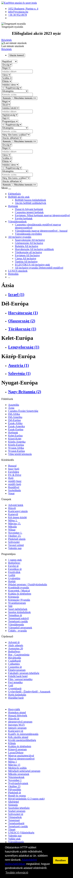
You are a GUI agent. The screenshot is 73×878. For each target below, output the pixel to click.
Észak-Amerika (16, 426)
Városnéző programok (20, 627)
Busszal (12, 465)
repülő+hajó (14, 484)
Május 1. (12, 520)
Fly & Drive (14, 474)
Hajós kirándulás (17, 694)
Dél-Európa (14, 420)
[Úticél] (6, 104)
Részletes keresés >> (25, 98)
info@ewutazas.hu (18, 11)
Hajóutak (13, 206)
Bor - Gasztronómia (18, 654)
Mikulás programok (18, 774)
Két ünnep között (17, 517)
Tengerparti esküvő (18, 618)
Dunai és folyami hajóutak (29, 209)
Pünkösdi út (14, 792)
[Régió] (6, 67)
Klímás (12, 743)
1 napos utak (15, 559)
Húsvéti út (13, 718)
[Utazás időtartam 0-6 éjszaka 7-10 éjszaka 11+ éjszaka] (11, 137)
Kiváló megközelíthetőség (22, 740)
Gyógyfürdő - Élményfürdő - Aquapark (29, 691)
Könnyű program (17, 749)
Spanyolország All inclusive (30, 240)
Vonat (11, 493)
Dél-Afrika (14, 414)
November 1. (15, 532)
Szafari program (16, 811)
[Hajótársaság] (9, 114)
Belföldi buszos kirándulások (30, 199)
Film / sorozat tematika (20, 679)
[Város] (6, 74)
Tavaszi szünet (16, 545)
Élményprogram (16, 670)
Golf (10, 685)
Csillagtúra (14, 663)
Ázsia (11, 407)
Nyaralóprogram (17, 602)
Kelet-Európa (15, 435)
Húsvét (12, 508)
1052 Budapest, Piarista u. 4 (23, 8)
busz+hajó (13, 468)
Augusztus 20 (15, 648)
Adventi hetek (15, 505)
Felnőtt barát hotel (18, 676)
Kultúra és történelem (19, 593)
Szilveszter (14, 542)
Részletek (6, 40)
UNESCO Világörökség (21, 832)
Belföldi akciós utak (19, 196)
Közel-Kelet (14, 438)
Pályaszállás (14, 789)
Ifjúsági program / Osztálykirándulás (27, 584)
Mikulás (12, 526)
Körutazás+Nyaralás (19, 599)
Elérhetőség (14, 193)
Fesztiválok (14, 572)
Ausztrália (13, 404)
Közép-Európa (16, 444)
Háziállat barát (16, 697)
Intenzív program (17, 727)
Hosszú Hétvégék (17, 715)
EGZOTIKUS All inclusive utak (32, 264)
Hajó (10, 478)
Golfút (11, 575)
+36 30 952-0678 (17, 14)
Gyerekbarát (14, 688)
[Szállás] (6, 77)
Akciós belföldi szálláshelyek (30, 203)
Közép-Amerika (16, 441)
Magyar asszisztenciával (21, 755)
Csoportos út (15, 666)
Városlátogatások (17, 221)
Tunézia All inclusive (26, 261)
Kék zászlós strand (18, 737)
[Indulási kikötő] (10, 107)
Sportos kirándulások (19, 612)
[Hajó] (5, 118)
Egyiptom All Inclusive (27, 255)
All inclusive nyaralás (19, 236)
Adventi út (14, 642)
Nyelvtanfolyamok (18, 783)
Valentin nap (15, 548)
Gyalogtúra (14, 578)
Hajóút (11, 581)
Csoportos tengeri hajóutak (29, 212)
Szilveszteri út (15, 814)
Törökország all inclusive (28, 252)
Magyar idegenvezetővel (21, 758)
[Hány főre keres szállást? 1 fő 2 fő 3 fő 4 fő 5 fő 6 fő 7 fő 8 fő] (15, 134)
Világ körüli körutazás (20, 454)
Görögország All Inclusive (29, 243)
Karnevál (13, 514)
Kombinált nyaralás (18, 587)
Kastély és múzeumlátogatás (23, 734)
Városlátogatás (16, 624)
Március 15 (14, 764)
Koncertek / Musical (19, 590)
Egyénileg (13, 471)
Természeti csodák (18, 621)
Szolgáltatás (14, 490)
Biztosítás (13, 273)
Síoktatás (13, 804)
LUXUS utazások (18, 270)
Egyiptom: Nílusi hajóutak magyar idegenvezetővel (42, 215)
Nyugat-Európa (16, 451)
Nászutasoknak (16, 777)
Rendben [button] (60, 860)
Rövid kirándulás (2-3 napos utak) (26, 798)
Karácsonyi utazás (18, 511)
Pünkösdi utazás (16, 538)
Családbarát (14, 660)
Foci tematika (15, 682)
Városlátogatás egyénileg (28, 233)
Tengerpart (14, 820)
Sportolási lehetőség (19, 807)
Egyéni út (13, 566)
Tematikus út (15, 615)
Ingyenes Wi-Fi (16, 724)
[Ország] (6, 64)
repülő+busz (14, 481)
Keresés (7, 98)
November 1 (15, 780)
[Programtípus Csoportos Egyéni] (9, 121)
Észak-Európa (15, 429)
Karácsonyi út (15, 730)
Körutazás (13, 596)
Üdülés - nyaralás (17, 630)
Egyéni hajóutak (23, 218)
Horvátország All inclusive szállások (34, 249)
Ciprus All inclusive (25, 258)
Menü (4, 188)
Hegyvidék (14, 709)
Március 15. (14, 523)
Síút (10, 606)
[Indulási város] (10, 84)
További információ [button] (16, 872)
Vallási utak (14, 838)
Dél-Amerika (15, 417)
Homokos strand (17, 712)
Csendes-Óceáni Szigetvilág (23, 410)
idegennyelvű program (20, 721)
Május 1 (12, 761)
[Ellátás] (6, 81)
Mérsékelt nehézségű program (24, 771)
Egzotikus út (15, 569)
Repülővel (13, 487)
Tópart (11, 829)
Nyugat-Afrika (16, 447)
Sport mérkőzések (17, 609)
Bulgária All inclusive (26, 246)
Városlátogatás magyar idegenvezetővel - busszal (41, 230)
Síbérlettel (13, 801)
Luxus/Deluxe (15, 752)
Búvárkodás (14, 657)
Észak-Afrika (15, 423)
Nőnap (11, 529)
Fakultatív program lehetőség (23, 673)
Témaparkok (15, 817)
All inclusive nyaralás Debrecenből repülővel (39, 267)
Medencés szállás (17, 767)
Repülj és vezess (17, 795)
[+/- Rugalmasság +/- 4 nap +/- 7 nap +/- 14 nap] (11, 87)
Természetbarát (16, 823)
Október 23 (14, 786)
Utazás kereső (17, 55)
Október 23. (14, 535)
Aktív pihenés (15, 645)
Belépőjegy (14, 562)
